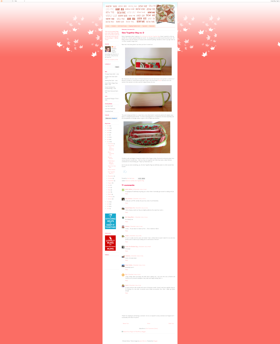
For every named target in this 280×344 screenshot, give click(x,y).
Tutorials (114, 26)
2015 (108, 139)
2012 (108, 204)
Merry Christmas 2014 (111, 153)
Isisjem (127, 235)
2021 (108, 125)
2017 (108, 135)
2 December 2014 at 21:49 (136, 226)
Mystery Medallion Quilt (134, 26)
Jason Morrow (143, 341)
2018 (108, 132)
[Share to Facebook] (143, 178)
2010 (108, 208)
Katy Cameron (128, 198)
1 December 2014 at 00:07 (139, 198)
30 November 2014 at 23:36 (139, 189)
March (110, 194)
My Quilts (145, 26)
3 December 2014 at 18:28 (144, 246)
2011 (108, 206)
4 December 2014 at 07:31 (138, 265)
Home (107, 26)
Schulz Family (128, 265)
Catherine (127, 256)
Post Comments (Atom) (152, 328)
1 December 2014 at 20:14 (141, 208)
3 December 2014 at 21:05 (136, 256)
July (109, 185)
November (111, 176)
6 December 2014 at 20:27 (133, 274)
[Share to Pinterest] (144, 178)
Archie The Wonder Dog (131, 246)
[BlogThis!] (140, 178)
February (110, 196)
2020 (108, 128)
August (110, 183)
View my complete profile (111, 59)
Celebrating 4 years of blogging (111, 162)
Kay (126, 274)
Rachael (160, 80)
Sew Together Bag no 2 (111, 172)
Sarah (126, 285)
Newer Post (126, 323)
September (111, 180)
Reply (126, 193)
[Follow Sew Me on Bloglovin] (111, 119)
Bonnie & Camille (129, 180)
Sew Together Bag (139, 180)
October (110, 178)
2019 (108, 130)
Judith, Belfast (128, 189)
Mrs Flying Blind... (129, 217)
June (109, 187)
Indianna (127, 226)
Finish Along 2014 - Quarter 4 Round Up (111, 148)
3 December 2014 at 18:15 (135, 235)
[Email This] (138, 178)
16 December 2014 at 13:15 (134, 285)
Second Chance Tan (130, 208)
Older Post (171, 323)
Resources (152, 26)
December (111, 143)
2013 (108, 201)
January (110, 199)
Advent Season (111, 169)
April (109, 192)
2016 (108, 137)
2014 (108, 141)
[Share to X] (141, 178)
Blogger (155, 341)
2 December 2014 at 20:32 (141, 217)
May (109, 189)
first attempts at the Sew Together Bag (150, 36)
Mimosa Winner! (110, 158)
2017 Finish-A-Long (122, 26)
